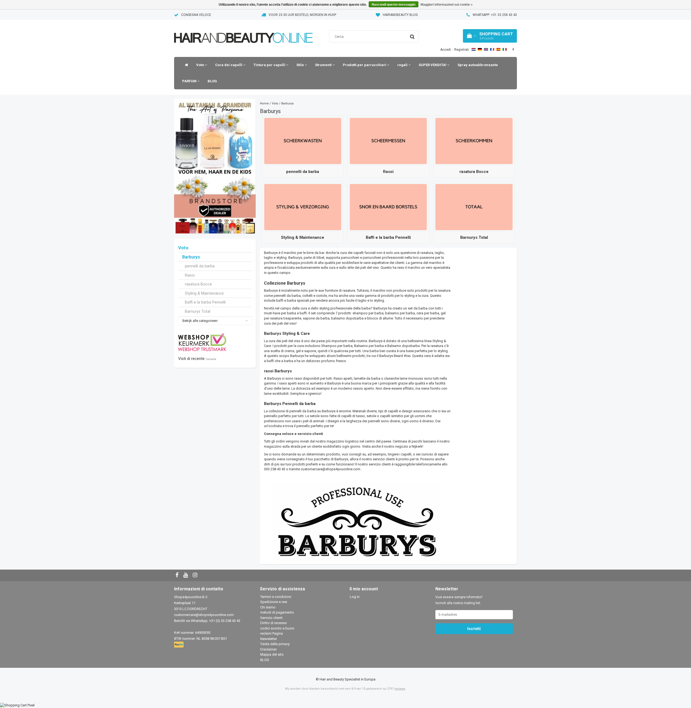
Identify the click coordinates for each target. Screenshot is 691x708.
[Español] (498, 49)
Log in (355, 597)
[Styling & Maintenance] (302, 207)
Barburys (191, 257)
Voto (200, 65)
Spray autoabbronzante (478, 65)
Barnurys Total (197, 311)
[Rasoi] (388, 141)
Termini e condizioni (275, 597)
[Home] (185, 65)
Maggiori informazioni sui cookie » (447, 4)
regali (402, 65)
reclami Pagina (271, 633)
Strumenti (324, 65)
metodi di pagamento (277, 612)
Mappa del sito (272, 654)
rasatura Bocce (198, 284)
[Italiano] (505, 49)
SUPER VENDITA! (433, 65)
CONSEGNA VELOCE (196, 15)
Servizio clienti (271, 618)
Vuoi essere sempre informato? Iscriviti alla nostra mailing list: (458, 600)
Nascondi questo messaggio (393, 4)
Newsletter (268, 639)
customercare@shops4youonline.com (330, 469)
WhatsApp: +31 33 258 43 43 (495, 15)
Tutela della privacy (275, 644)
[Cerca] (412, 37)
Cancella (211, 359)
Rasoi (190, 275)
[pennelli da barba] (302, 141)
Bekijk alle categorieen (200, 321)
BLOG (212, 81)
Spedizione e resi (273, 602)
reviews (399, 688)
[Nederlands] (474, 49)
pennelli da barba (200, 266)
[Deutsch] (480, 49)
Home (264, 103)
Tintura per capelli (269, 65)
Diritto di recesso (273, 623)
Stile (300, 65)
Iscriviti (474, 629)
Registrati (461, 50)
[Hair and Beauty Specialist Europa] (243, 31)
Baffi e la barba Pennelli (205, 302)
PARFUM (189, 81)
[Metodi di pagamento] (179, 645)
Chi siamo (268, 607)
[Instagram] (196, 575)
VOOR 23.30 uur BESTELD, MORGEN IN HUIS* (302, 15)
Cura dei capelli (229, 65)
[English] (486, 49)
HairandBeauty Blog (400, 15)
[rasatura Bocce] (473, 141)
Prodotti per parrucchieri (365, 65)
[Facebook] (177, 575)
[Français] (492, 49)
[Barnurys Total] (473, 207)
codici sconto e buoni (277, 628)
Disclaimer (268, 649)
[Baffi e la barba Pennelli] (388, 207)
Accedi (445, 50)
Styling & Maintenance (204, 293)
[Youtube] (186, 575)
